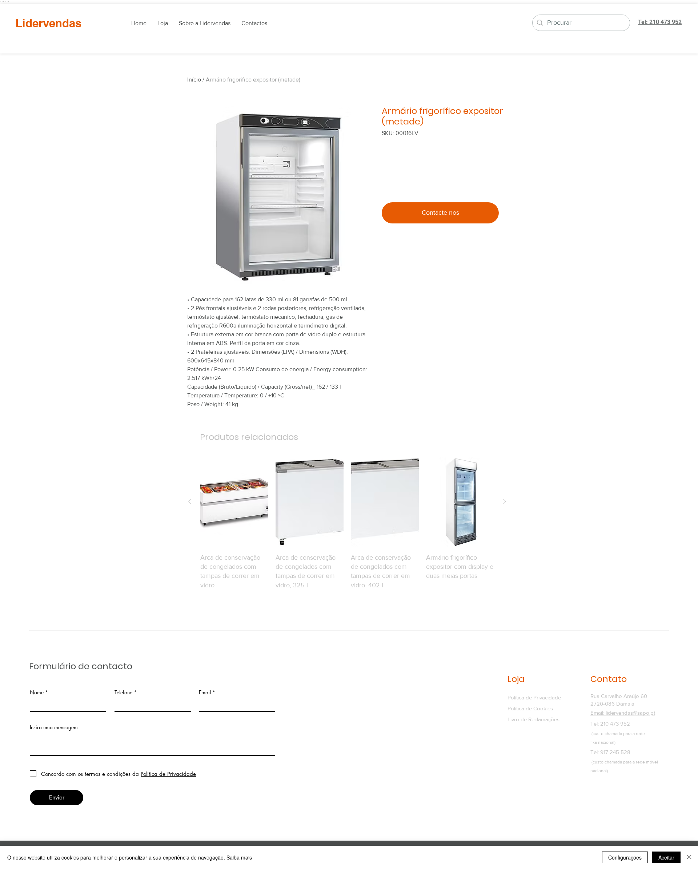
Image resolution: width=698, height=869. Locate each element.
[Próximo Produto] (504, 501)
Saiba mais (239, 857)
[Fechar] (689, 857)
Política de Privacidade (534, 697)
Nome (37, 692)
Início (194, 79)
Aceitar (666, 857)
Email (205, 692)
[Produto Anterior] (189, 501)
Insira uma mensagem (54, 727)
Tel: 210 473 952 (610, 724)
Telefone (123, 692)
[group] (347, 523)
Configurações (625, 857)
